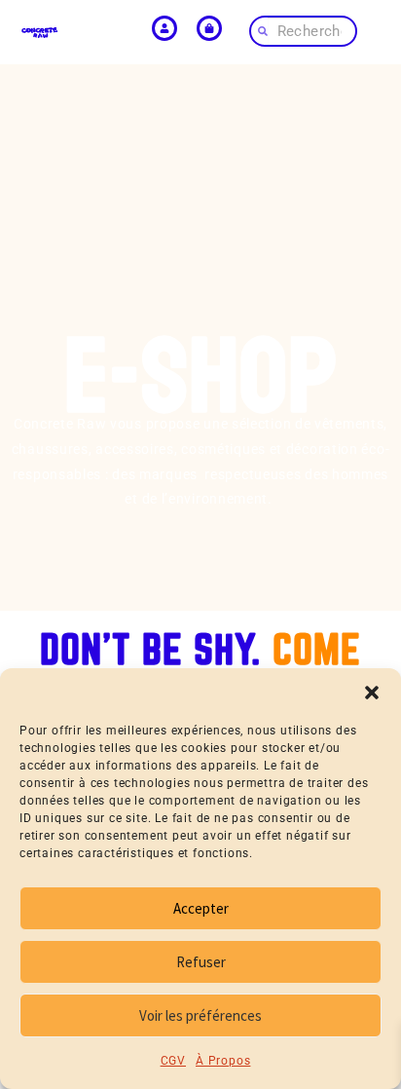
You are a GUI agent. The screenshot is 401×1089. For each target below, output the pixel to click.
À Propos (223, 1061)
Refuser (201, 962)
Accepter (201, 908)
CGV (173, 1061)
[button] (372, 692)
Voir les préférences (200, 1015)
